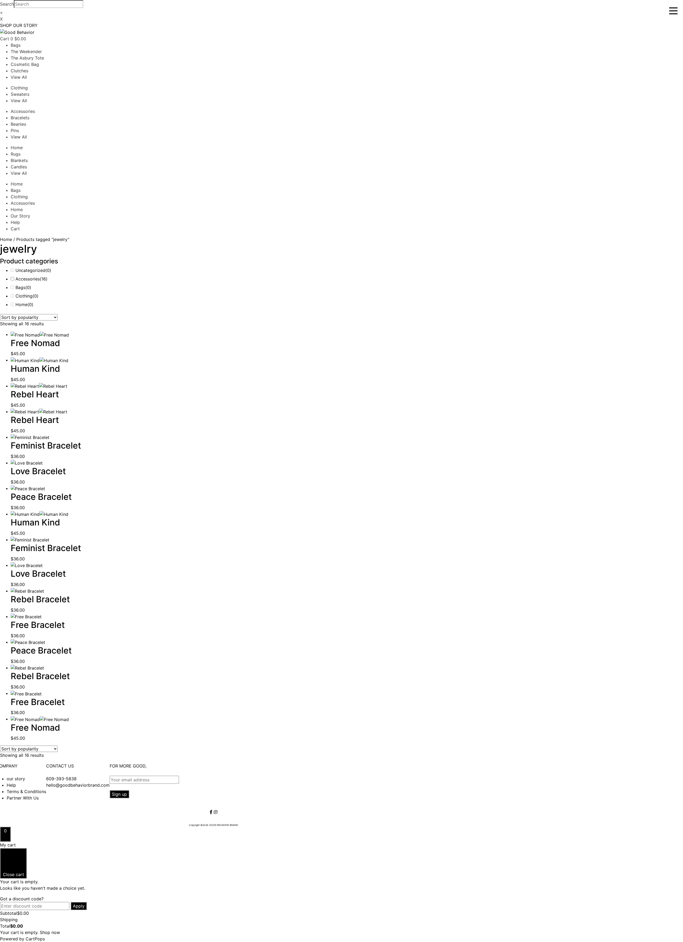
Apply (79, 906)
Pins (15, 130)
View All (19, 77)
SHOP (6, 25)
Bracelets (20, 117)
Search (7, 4)
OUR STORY (25, 25)
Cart (15, 228)
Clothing (19, 87)
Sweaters (20, 94)
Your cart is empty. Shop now (30, 932)
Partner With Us (23, 798)
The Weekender (26, 51)
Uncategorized (33, 270)
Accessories (23, 111)
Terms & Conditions (26, 791)
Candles (19, 166)
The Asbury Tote (27, 58)
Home (17, 147)
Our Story (20, 216)
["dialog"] (341, 892)
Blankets (19, 160)
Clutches (19, 70)
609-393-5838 (61, 778)
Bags (16, 45)
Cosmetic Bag (25, 64)
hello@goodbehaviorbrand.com (78, 785)
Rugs (16, 154)
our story (16, 778)
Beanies (18, 124)
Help (15, 222)
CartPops (35, 938)
